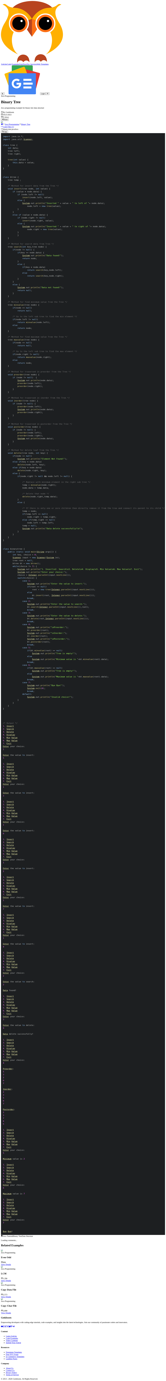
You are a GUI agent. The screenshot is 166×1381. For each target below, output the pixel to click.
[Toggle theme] (2, 93)
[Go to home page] (2, 124)
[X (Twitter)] (8, 1327)
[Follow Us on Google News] (22, 94)
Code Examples (12, 1338)
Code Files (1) (8, 127)
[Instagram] (4, 1327)
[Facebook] (6, 1327)
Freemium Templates (14, 1352)
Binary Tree (25, 124)
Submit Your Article (13, 1343)
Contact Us (10, 1370)
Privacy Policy (11, 1373)
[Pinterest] (12, 1327)
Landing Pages (11, 1359)
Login (43, 94)
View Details (6, 1264)
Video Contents (12, 1340)
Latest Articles (11, 1336)
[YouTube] (2, 1327)
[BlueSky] (10, 1327)
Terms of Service (12, 1375)
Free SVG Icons (12, 1354)
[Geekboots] (32, 62)
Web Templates (43, 64)
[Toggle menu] (47, 93)
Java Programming (12, 124)
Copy (5, 132)
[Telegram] (14, 1327)
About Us (9, 1368)
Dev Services (32, 64)
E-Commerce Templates (15, 1357)
